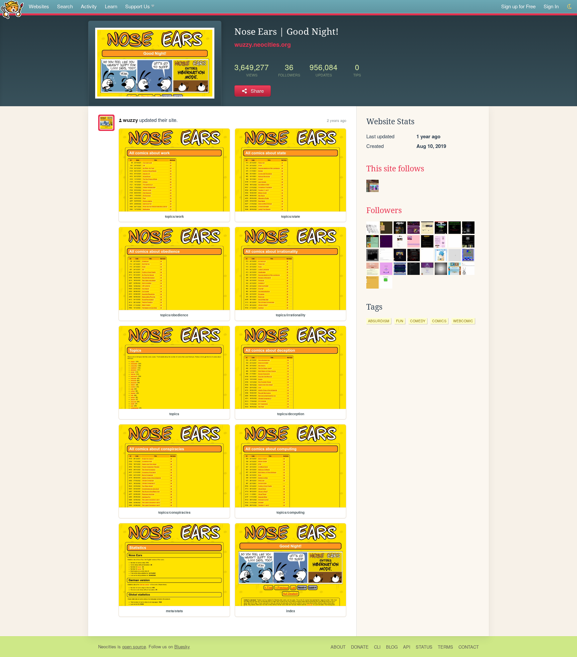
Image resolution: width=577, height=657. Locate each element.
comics (439, 320)
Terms (445, 647)
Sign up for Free (518, 6)
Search (65, 6)
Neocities (107, 646)
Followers (384, 210)
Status (424, 647)
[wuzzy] (106, 123)
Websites (39, 6)
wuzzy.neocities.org (262, 44)
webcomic (463, 320)
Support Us (137, 6)
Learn (111, 6)
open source (134, 646)
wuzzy (130, 120)
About (338, 647)
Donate (360, 647)
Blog (392, 647)
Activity (89, 6)
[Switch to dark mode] (570, 6)
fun (399, 320)
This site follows (395, 168)
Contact (468, 647)
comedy (417, 320)
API (406, 647)
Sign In (551, 6)
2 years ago (336, 120)
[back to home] (12, 9)
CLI (377, 647)
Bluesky (182, 646)
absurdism (378, 320)
